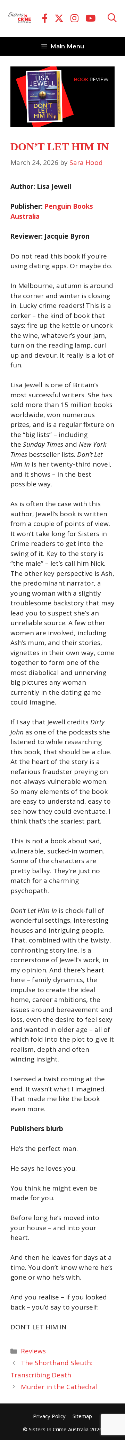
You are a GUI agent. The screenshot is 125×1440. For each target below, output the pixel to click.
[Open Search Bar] (112, 18)
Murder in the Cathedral (59, 1386)
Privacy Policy (49, 1416)
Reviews (33, 1350)
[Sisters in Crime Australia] (19, 18)
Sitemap (82, 1416)
